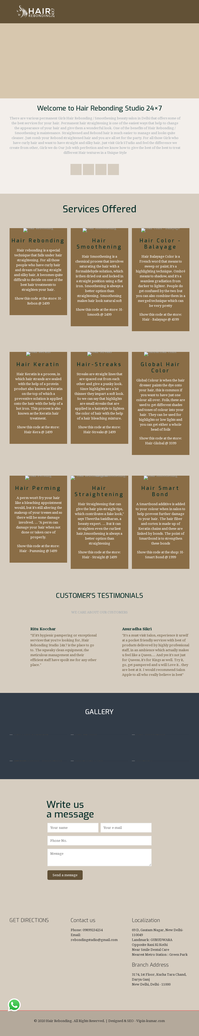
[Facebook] (89, 1028)
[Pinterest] (103, 1028)
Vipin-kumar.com (150, 1021)
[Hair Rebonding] (35, 11)
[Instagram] (110, 1028)
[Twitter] (96, 1028)
